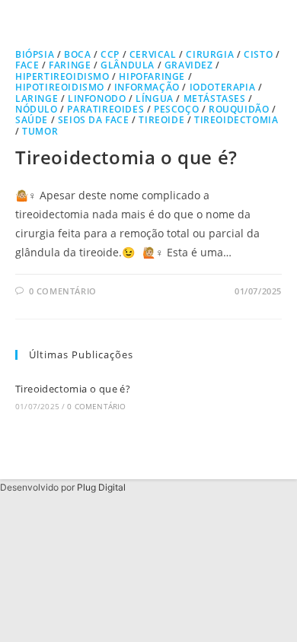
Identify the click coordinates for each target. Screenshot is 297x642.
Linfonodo (97, 98)
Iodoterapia (223, 87)
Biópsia (34, 54)
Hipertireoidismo (62, 76)
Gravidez (188, 65)
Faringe (70, 65)
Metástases (215, 98)
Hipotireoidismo (59, 87)
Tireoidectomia (236, 119)
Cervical (153, 54)
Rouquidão (239, 109)
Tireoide (161, 119)
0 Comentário (96, 406)
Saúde (31, 119)
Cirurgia (210, 54)
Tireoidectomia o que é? (126, 157)
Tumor (40, 131)
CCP (110, 54)
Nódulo (36, 109)
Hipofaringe (152, 76)
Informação (147, 87)
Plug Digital (101, 487)
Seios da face (93, 119)
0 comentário (63, 291)
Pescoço (176, 109)
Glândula (128, 65)
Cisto (258, 54)
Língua (155, 98)
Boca (77, 54)
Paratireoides (105, 109)
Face (27, 65)
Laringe (36, 98)
